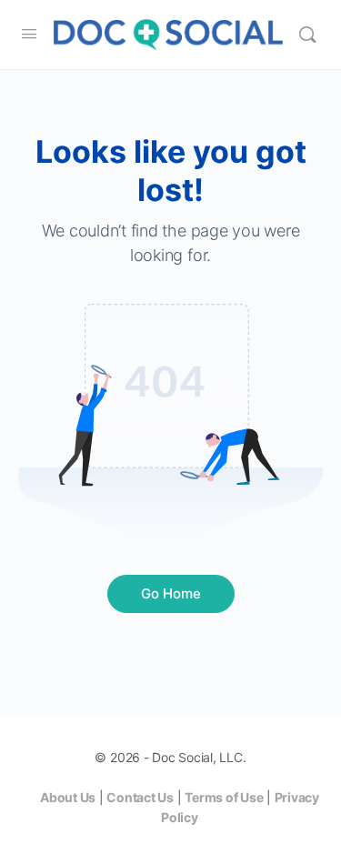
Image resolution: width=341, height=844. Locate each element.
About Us (67, 797)
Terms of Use (224, 797)
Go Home (171, 593)
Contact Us (140, 797)
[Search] (307, 34)
